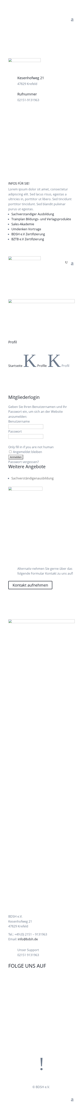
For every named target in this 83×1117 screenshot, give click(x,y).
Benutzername (19, 421)
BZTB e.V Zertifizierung (27, 239)
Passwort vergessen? (23, 462)
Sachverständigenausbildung (32, 478)
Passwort (15, 431)
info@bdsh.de (28, 939)
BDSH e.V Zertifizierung (28, 234)
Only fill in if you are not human (31, 447)
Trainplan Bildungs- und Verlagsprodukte (41, 219)
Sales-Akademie (22, 224)
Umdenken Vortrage (26, 229)
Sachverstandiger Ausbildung (32, 214)
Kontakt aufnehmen (30, 585)
